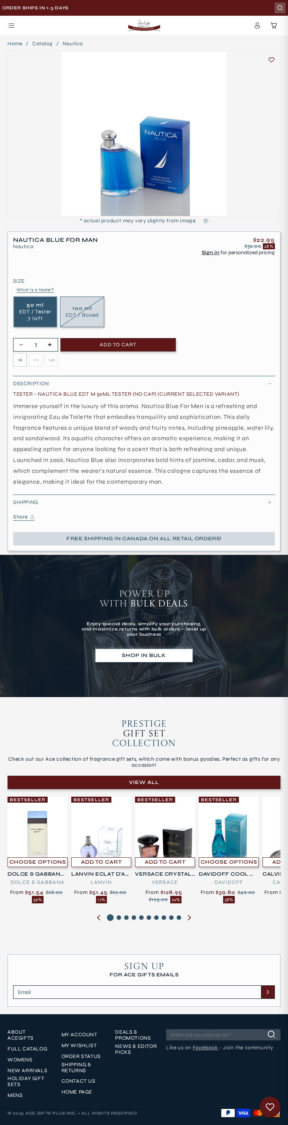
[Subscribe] (267, 992)
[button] (11, 25)
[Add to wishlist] (272, 60)
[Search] (280, 7)
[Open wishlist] (270, 1107)
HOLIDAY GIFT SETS (26, 1082)
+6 (20, 359)
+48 (51, 359)
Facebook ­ (206, 1048)
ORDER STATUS (81, 1056)
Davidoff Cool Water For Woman (227, 874)
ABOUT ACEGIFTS (21, 1035)
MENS (15, 1095)
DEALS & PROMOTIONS (133, 1035)
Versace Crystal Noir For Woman (163, 874)
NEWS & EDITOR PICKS (136, 1049)
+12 (36, 359)
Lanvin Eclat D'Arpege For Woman (100, 874)
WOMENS (20, 1060)
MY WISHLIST (79, 1046)
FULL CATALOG (27, 1049)
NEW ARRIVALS (27, 1071)
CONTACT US (79, 1081)
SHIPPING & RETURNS (76, 1068)
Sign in (210, 252)
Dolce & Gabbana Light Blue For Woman (37, 874)
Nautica (73, 44)
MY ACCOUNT (80, 1035)
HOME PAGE (77, 1092)
